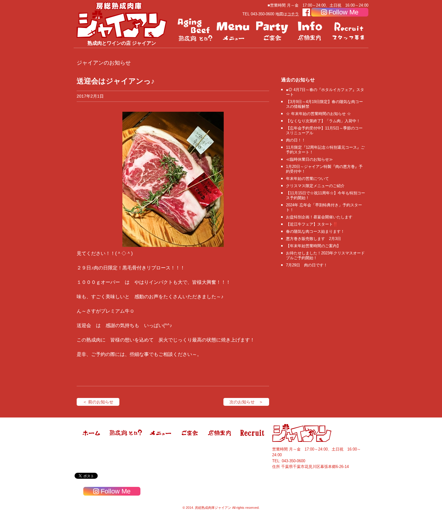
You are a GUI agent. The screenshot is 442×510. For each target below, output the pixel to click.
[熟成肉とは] (195, 30)
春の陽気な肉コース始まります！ (315, 231)
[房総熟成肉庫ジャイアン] (92, 440)
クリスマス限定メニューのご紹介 (315, 186)
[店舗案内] (310, 30)
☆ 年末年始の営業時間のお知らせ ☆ (318, 113)
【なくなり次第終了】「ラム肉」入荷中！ (323, 121)
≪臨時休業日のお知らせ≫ (309, 159)
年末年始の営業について (307, 178)
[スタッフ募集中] (349, 30)
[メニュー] (233, 30)
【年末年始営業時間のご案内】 (313, 246)
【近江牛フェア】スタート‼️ (312, 224)
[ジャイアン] (122, 20)
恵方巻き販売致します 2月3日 (313, 238)
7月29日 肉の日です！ (306, 265)
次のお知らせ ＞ (246, 401)
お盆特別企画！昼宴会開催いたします (319, 217)
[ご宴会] (272, 30)
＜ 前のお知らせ (98, 401)
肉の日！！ (295, 140)
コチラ (293, 14)
